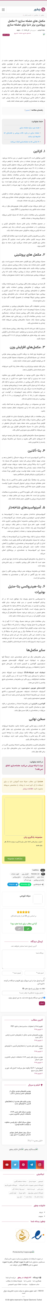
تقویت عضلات (15, 874)
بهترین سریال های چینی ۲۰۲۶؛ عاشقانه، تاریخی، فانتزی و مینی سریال (24, 1058)
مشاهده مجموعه (14, 858)
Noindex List (35, 874)
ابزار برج (19, 1197)
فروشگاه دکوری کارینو (11, 1185)
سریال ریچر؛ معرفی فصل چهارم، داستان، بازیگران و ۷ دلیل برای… (20, 1133)
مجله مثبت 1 (28, 1197)
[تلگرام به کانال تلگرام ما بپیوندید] (32, 1164)
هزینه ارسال (32, 1181)
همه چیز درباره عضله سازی (29, 127)
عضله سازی (40, 877)
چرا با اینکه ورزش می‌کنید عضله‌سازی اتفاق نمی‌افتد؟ (24, 767)
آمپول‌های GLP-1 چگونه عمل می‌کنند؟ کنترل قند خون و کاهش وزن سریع (24, 1069)
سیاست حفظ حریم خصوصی (17, 1284)
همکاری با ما (37, 1281)
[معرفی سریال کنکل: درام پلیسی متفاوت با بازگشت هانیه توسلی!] (37, 1125)
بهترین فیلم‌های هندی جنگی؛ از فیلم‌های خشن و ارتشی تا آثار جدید (24, 1036)
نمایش (28, 110)
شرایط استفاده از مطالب (14, 1281)
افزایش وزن (25, 874)
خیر (19, 928)
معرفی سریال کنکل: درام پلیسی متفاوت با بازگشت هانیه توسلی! (18, 1123)
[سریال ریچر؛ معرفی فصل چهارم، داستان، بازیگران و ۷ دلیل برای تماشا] (37, 1135)
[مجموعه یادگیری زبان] (23, 816)
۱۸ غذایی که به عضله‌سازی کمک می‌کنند (24, 141)
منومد (40, 1216)
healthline (35, 870)
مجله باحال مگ (38, 1197)
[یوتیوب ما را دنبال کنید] (7, 1164)
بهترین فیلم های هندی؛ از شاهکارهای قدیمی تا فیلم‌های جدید (24, 1047)
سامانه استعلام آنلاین (20, 1181)
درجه (41, 1212)
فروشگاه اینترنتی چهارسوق (35, 1193)
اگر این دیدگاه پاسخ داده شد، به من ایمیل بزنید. (25, 998)
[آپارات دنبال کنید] (23, 1164)
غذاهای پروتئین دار (28, 877)
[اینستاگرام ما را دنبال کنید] (40, 1164)
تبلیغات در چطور (23, 1277)
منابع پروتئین (17, 877)
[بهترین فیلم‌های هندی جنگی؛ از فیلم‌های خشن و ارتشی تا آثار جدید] (37, 1094)
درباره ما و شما (11, 1277)
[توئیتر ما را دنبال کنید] (15, 1164)
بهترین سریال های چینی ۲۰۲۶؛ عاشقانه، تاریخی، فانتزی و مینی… (20, 1113)
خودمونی (40, 1181)
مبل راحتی (40, 1189)
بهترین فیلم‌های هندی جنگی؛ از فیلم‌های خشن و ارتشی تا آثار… (20, 1092)
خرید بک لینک (31, 1189)
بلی (28, 928)
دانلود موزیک (22, 1193)
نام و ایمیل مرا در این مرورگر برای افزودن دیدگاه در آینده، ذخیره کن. (24, 982)
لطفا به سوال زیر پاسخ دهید (34, 988)
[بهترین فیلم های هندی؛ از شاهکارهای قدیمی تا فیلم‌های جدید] (37, 1104)
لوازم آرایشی (13, 1193)
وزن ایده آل (27, 880)
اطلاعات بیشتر (28, 788)
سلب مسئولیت (34, 1284)
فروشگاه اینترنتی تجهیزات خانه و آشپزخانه (31, 1185)
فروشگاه (36, 1277)
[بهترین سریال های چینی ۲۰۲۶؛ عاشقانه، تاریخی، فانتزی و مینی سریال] (37, 1115)
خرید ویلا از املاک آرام (18, 1189)
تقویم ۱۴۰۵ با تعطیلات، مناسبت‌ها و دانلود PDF (27, 1026)
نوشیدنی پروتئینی (39, 880)
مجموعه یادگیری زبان (33, 837)
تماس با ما (27, 1281)
